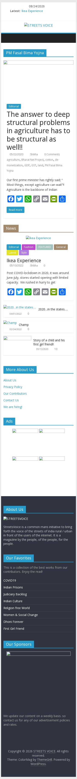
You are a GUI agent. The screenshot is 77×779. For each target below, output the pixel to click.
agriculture (13, 160)
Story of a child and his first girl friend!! (49, 342)
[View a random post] (69, 38)
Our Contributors (15, 393)
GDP (27, 165)
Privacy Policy (12, 387)
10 (55, 349)
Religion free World (16, 608)
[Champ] (10, 323)
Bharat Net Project (32, 160)
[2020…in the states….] (19, 307)
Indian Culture (12, 601)
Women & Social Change (20, 615)
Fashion (28, 247)
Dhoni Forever (13, 622)
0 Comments (52, 154)
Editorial (14, 106)
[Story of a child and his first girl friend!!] (17, 338)
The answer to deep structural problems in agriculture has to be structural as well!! (38, 130)
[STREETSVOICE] (15, 519)
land (40, 165)
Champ (24, 325)
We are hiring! (12, 407)
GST (33, 165)
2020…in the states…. (53, 309)
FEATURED (44, 247)
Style (24, 252)
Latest (12, 252)
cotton (49, 160)
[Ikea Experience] (38, 238)
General (61, 247)
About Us (9, 380)
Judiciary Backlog (15, 594)
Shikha (34, 154)
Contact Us (11, 400)
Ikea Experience (32, 11)
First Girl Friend (13, 629)
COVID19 (9, 580)
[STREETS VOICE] (7, 38)
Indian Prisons (13, 587)
